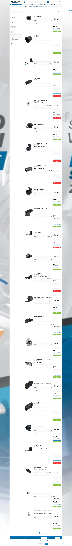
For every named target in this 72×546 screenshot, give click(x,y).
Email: (23, 8)
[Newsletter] (43, 9)
